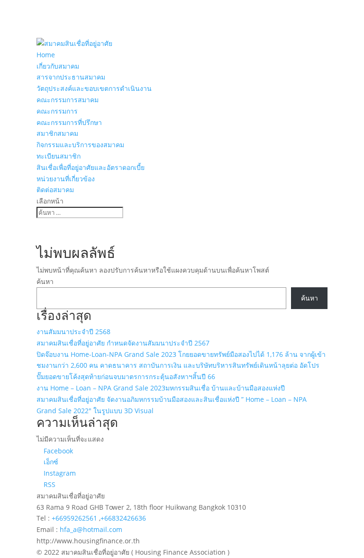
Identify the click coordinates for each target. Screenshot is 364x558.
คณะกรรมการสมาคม (67, 99)
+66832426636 (123, 518)
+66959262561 (75, 518)
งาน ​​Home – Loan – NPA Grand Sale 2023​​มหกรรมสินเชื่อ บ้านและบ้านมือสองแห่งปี (160, 387)
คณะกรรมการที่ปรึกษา (69, 122)
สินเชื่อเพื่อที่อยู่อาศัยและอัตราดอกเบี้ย (90, 167)
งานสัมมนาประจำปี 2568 (73, 331)
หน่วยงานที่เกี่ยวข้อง (65, 178)
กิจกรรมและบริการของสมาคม (80, 144)
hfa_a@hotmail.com (91, 529)
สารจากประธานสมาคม (70, 76)
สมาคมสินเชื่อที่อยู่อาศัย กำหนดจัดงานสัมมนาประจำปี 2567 (122, 342)
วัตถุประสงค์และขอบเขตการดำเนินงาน (94, 88)
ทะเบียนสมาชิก (58, 155)
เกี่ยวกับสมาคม (57, 66)
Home (45, 54)
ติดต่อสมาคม (55, 189)
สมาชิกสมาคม (57, 133)
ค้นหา (45, 281)
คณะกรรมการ (57, 110)
